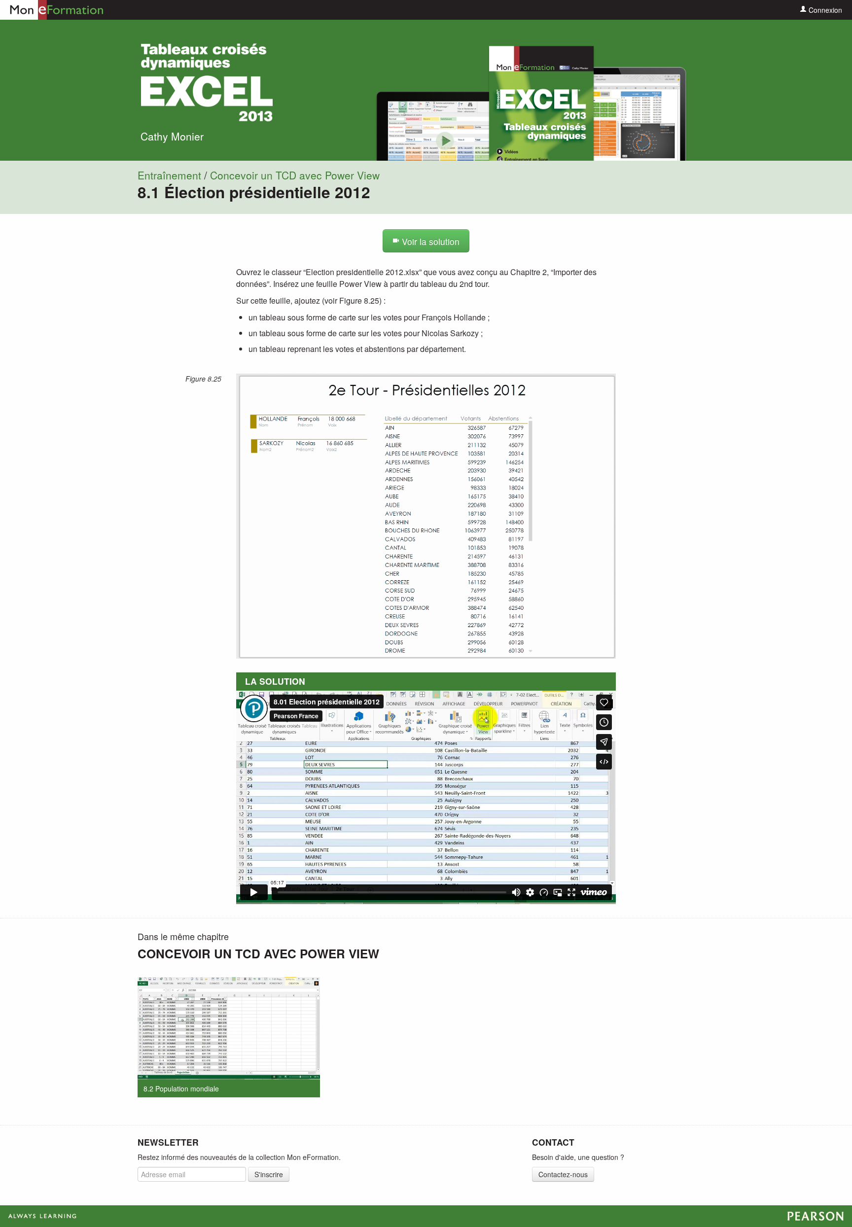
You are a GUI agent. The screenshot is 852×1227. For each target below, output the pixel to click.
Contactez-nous (563, 1174)
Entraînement (169, 175)
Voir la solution (429, 241)
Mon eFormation (52, 10)
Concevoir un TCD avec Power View (295, 175)
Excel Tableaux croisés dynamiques (207, 82)
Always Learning (426, 1216)
